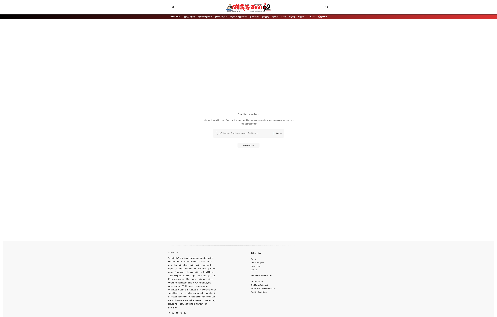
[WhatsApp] (185, 313)
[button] (327, 7)
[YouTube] (177, 313)
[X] (173, 7)
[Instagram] (181, 313)
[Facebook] (170, 7)
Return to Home (248, 145)
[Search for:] (246, 133)
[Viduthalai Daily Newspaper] (248, 7)
